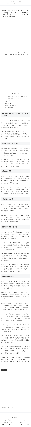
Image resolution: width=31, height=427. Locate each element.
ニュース (4, 369)
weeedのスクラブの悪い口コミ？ (13, 98)
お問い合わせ (8, 420)
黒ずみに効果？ (8, 101)
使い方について (8, 103)
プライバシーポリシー (8, 422)
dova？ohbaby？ (9, 107)
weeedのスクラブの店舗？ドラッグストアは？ (16, 96)
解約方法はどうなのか (10, 105)
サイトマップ (23, 420)
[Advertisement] (15, 33)
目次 (13, 93)
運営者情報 (23, 422)
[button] (28, 275)
